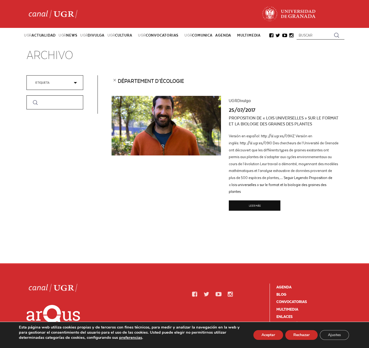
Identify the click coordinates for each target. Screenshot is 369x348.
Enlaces (284, 316)
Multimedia (287, 309)
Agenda (283, 287)
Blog (281, 294)
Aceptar (268, 334)
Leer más (255, 205)
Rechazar (301, 334)
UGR (40, 35)
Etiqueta (42, 82)
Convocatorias (291, 301)
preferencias (130, 337)
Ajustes (334, 334)
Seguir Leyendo (280, 184)
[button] (271, 36)
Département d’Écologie (151, 81)
